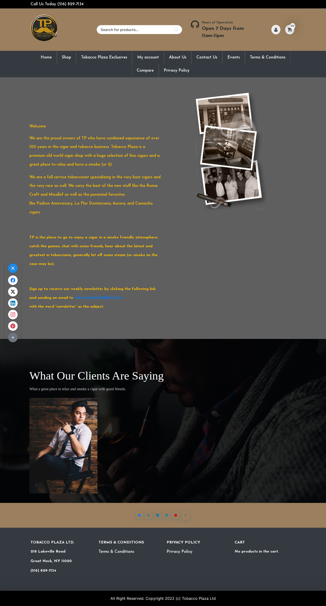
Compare (145, 71)
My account (148, 57)
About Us (177, 57)
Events (233, 57)
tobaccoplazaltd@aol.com (98, 298)
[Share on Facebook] (139, 515)
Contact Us (206, 57)
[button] (185, 515)
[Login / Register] (276, 29)
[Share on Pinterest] (175, 515)
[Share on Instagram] (166, 515)
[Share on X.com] (148, 515)
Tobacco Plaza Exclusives (104, 57)
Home (46, 57)
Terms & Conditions (267, 57)
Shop (66, 57)
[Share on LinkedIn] (157, 515)
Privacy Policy (176, 71)
